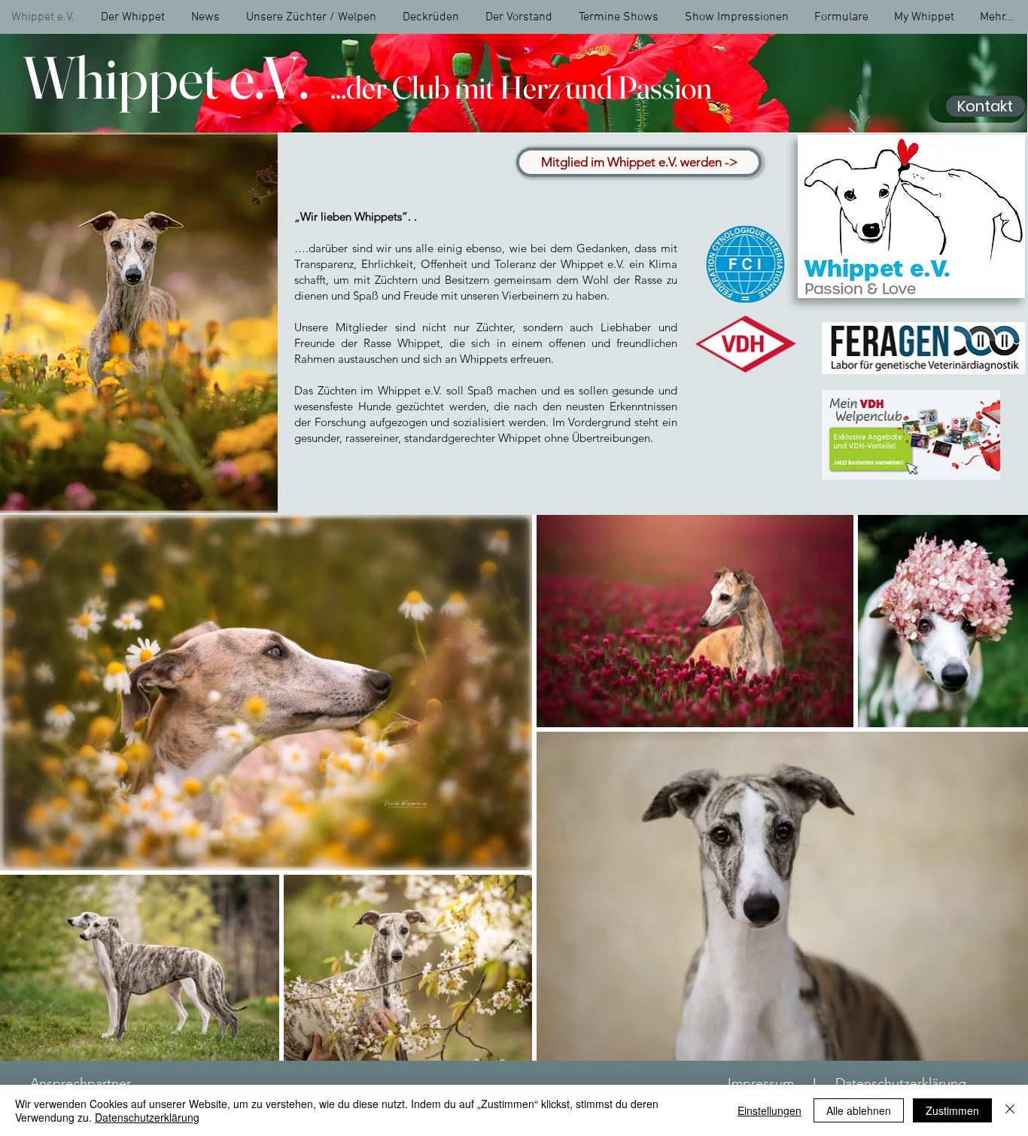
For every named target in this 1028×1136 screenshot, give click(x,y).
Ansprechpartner (80, 1083)
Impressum (761, 1083)
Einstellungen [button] (769, 1110)
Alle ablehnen (858, 1110)
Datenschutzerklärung (900, 1083)
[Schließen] (1010, 1110)
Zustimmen (952, 1110)
